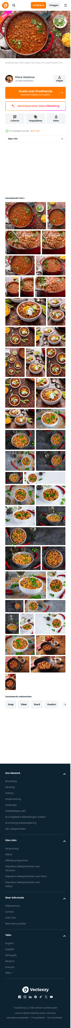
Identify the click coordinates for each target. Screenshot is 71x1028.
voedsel (51, 970)
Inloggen (53, 5)
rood (37, 970)
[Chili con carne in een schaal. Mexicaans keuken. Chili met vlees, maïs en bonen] (20, 536)
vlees (24, 970)
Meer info (13, 137)
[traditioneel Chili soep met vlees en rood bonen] (25, 214)
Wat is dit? (35, 131)
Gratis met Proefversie (35, 92)
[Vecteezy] (5, 5)
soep (11, 970)
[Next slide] (58, 971)
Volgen (59, 80)
